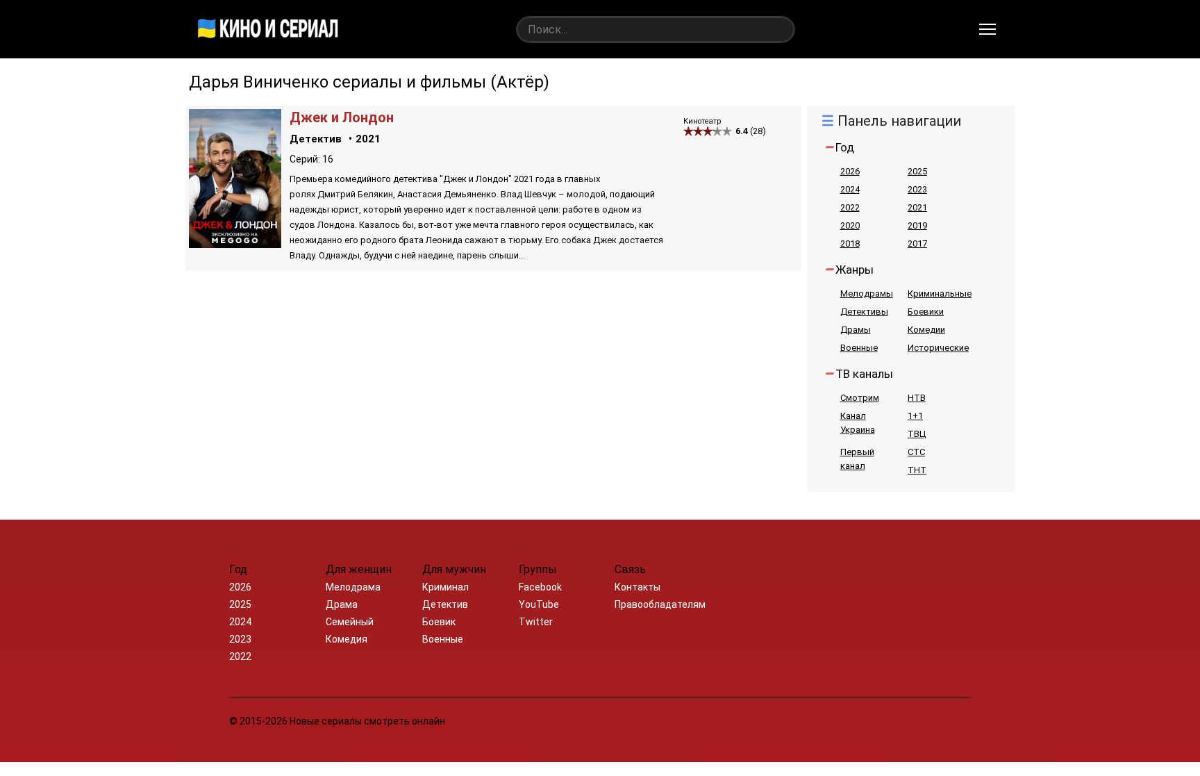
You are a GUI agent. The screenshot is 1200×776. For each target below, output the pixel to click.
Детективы (864, 311)
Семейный (350, 621)
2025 (917, 171)
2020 (850, 225)
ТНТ (917, 470)
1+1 (915, 416)
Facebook (540, 587)
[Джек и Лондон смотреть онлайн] (235, 244)
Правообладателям (660, 604)
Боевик (439, 621)
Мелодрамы (866, 293)
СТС (916, 452)
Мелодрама (353, 587)
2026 (850, 171)
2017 (917, 243)
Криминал (445, 587)
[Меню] (987, 29)
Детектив (316, 139)
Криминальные (940, 293)
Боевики (926, 311)
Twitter (536, 621)
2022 (850, 207)
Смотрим (859, 398)
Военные (859, 347)
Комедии (926, 329)
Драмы (855, 329)
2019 (917, 225)
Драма (342, 604)
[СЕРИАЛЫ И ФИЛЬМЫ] (268, 29)
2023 (917, 189)
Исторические (938, 347)
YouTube (539, 604)
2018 (850, 243)
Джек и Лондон (342, 117)
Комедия (346, 639)
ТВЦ (917, 434)
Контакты (637, 587)
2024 (850, 189)
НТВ (917, 398)
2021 (368, 139)
